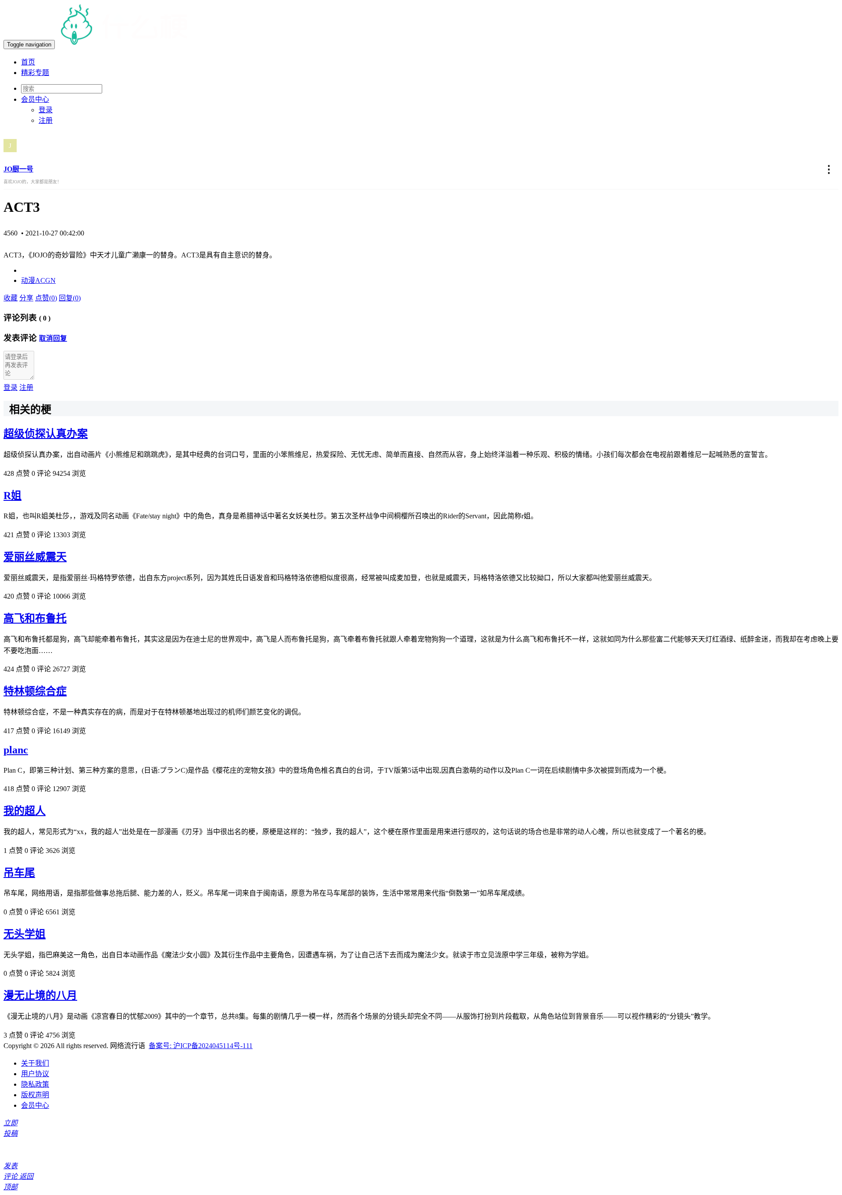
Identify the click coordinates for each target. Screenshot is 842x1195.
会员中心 (35, 1105)
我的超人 (25, 811)
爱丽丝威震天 (35, 557)
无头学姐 (25, 934)
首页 (28, 62)
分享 (26, 298)
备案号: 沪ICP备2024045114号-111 (201, 1045)
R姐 (12, 495)
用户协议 (35, 1073)
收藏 (11, 298)
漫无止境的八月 (40, 995)
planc (16, 750)
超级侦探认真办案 (46, 433)
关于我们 (35, 1063)
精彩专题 (35, 72)
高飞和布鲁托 (35, 618)
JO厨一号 (18, 169)
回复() (70, 298)
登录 (46, 110)
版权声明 (35, 1095)
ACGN (45, 280)
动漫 (28, 280)
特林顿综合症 (35, 691)
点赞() (46, 298)
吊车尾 (19, 872)
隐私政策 (35, 1084)
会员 (35, 99)
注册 (46, 120)
